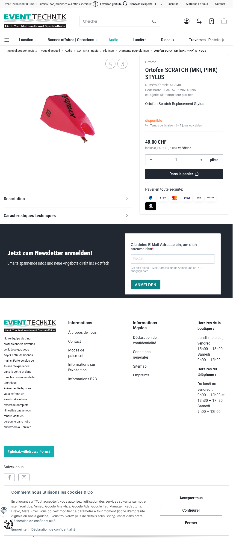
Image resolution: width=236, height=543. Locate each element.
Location (173, 4)
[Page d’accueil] (35, 21)
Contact (220, 4)
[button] (187, 21)
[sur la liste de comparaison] (110, 64)
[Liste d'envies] (211, 21)
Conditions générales (141, 355)
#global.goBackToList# (21, 50)
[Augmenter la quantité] (201, 160)
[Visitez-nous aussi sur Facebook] (9, 477)
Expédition (183, 148)
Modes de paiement (76, 353)
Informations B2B (82, 379)
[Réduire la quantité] (150, 160)
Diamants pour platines (176, 95)
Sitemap (140, 366)
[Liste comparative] (199, 21)
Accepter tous (191, 498)
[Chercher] (154, 21)
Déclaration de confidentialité (33, 521)
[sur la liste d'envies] (122, 64)
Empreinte (19, 529)
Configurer (191, 510)
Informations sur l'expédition (81, 367)
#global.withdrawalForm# (29, 451)
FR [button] (156, 4)
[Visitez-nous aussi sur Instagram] (24, 477)
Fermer (191, 523)
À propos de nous (197, 4)
